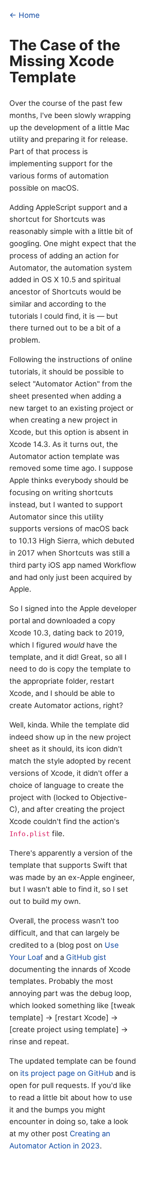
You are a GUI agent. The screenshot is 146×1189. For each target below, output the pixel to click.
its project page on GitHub (66, 1073)
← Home (24, 15)
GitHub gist (86, 957)
